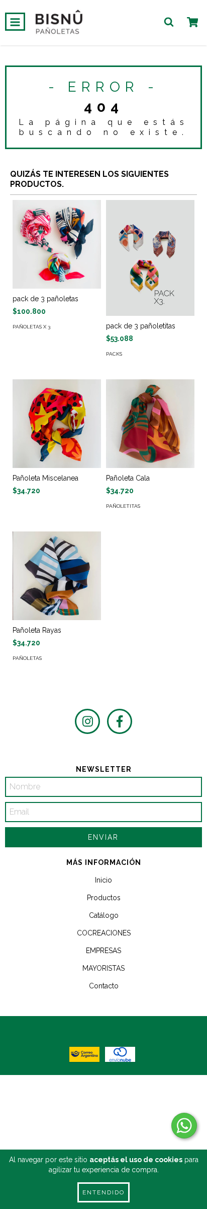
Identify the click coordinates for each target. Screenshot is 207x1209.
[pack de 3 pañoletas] (57, 244)
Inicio (103, 880)
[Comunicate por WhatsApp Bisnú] (184, 1125)
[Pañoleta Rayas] (57, 575)
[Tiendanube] (104, 1093)
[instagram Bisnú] (87, 721)
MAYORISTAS (103, 968)
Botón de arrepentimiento (103, 1138)
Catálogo (104, 915)
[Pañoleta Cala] (150, 423)
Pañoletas (27, 658)
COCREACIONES (104, 933)
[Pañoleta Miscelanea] (57, 423)
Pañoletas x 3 (31, 326)
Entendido (103, 1192)
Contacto (104, 986)
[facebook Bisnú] (119, 721)
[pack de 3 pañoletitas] (150, 258)
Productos (104, 898)
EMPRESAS (103, 951)
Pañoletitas (123, 506)
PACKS (114, 354)
